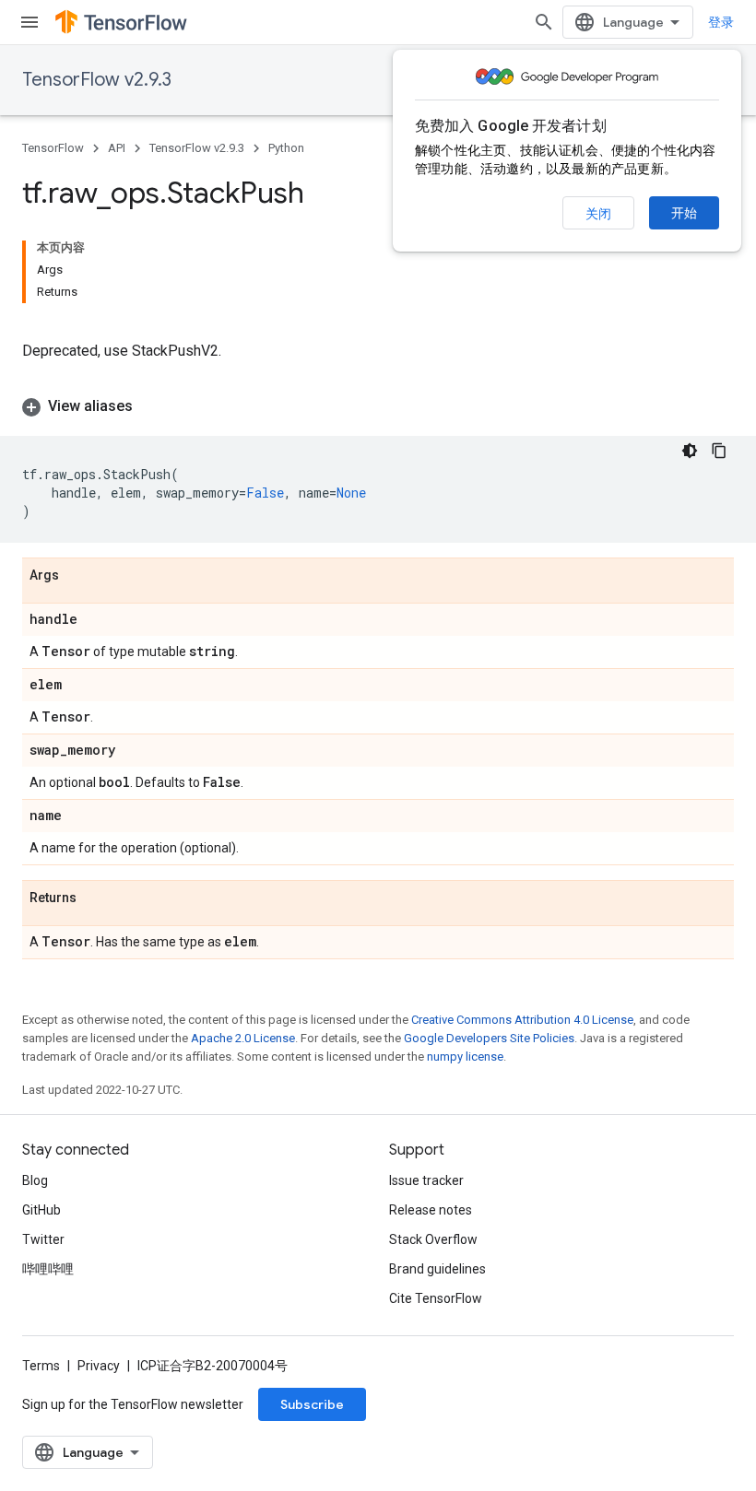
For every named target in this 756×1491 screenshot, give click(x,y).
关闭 (598, 213)
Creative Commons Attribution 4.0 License (522, 1020)
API (116, 148)
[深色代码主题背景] (689, 450)
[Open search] (544, 22)
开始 (684, 213)
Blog (35, 1180)
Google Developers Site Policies (489, 1038)
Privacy (98, 1365)
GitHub (41, 1210)
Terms (41, 1365)
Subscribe (312, 1404)
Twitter (43, 1239)
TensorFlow (53, 148)
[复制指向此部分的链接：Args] (77, 576)
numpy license (465, 1056)
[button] (378, 406)
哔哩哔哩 (48, 1269)
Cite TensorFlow (435, 1298)
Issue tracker (426, 1180)
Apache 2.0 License (243, 1038)
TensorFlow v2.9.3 (96, 79)
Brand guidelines (437, 1269)
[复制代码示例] (719, 450)
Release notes (430, 1210)
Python (286, 148)
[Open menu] (29, 22)
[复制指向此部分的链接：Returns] (95, 898)
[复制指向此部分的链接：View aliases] (151, 406)
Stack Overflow (433, 1239)
